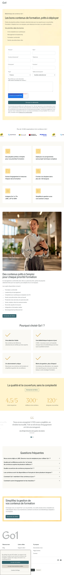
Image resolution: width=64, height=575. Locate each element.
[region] (15, 562)
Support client (21, 548)
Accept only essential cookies (15, 566)
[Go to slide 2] (33, 437)
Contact (35, 553)
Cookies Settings (15, 570)
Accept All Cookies (15, 562)
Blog (3, 548)
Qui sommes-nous (38, 548)
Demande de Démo (9, 316)
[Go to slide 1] (31, 437)
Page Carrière (36, 550)
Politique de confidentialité (25, 112)
